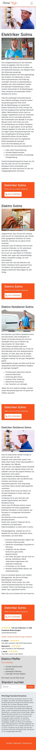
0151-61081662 (7, 663)
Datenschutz (27, 743)
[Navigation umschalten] (31, 3)
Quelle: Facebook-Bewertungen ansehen (17, 637)
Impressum (17, 743)
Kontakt (9, 743)
